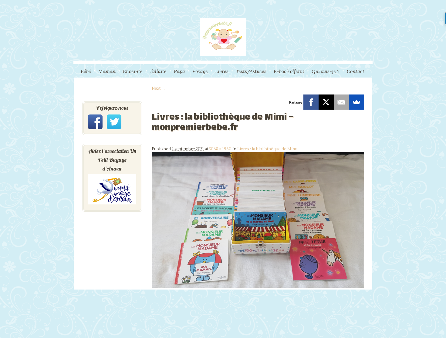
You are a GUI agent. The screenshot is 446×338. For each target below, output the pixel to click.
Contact (355, 71)
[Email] (341, 102)
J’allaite (158, 71)
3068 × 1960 (220, 149)
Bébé (86, 71)
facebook (95, 121)
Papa (179, 71)
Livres (221, 71)
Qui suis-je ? (326, 71)
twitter (114, 121)
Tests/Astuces (251, 71)
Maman (107, 71)
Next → (158, 88)
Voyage (200, 71)
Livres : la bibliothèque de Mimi (267, 149)
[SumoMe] (356, 102)
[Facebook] (311, 102)
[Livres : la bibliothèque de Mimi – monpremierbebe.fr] (258, 286)
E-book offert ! (289, 71)
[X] (326, 102)
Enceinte (133, 71)
